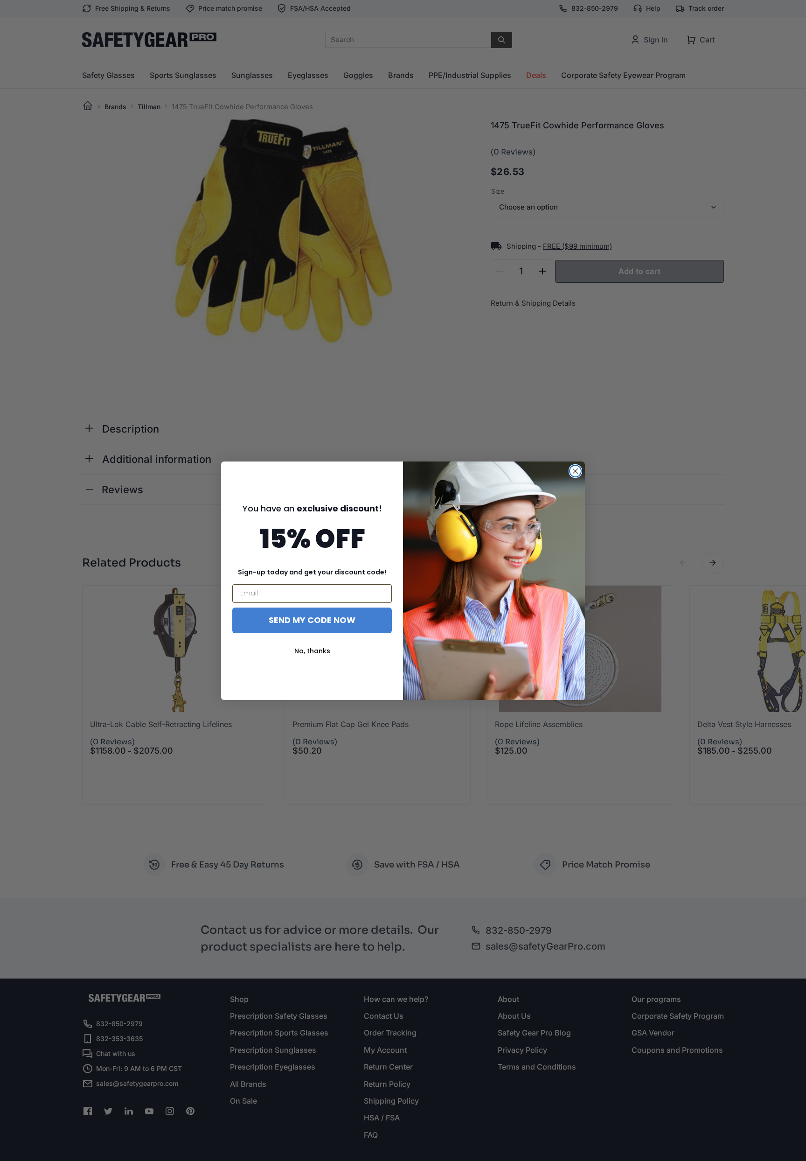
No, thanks (312, 651)
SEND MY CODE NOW (312, 620)
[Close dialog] (575, 471)
